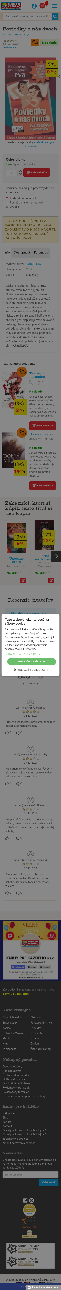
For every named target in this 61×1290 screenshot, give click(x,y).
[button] (30, 654)
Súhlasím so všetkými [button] (32, 661)
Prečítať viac (29, 648)
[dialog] (30, 645)
